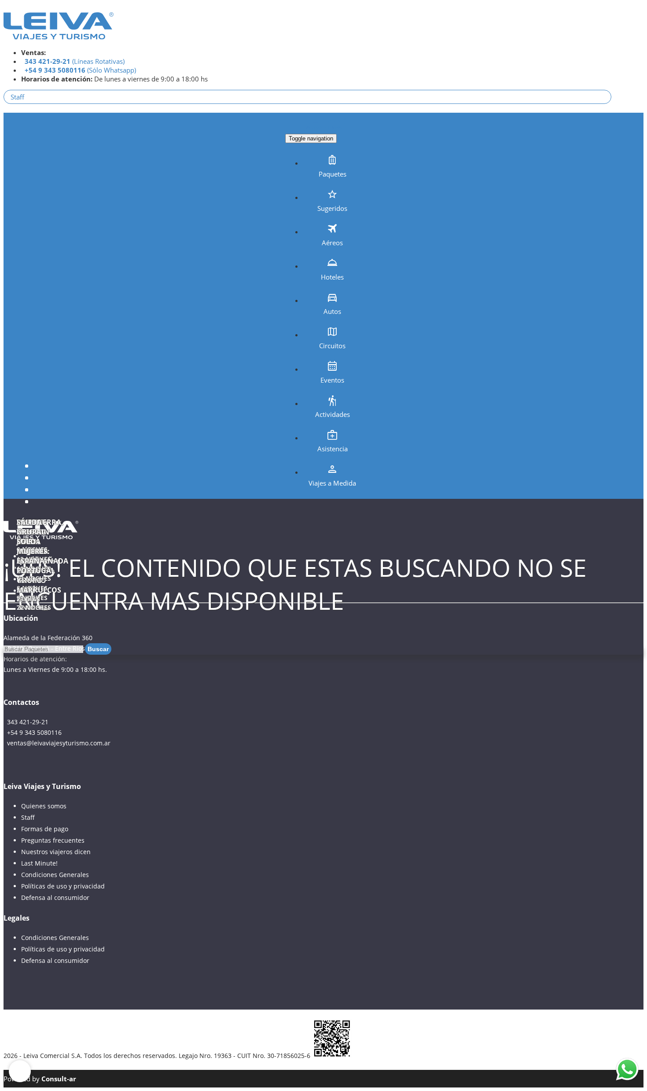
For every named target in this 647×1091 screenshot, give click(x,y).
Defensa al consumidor (55, 897)
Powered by (40, 1078)
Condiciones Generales (55, 874)
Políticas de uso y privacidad (63, 886)
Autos (332, 311)
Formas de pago (44, 829)
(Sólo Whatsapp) (80, 70)
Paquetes (332, 174)
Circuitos (332, 345)
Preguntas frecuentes (53, 840)
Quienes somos (43, 806)
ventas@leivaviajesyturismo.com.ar (57, 743)
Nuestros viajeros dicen (56, 852)
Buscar (98, 648)
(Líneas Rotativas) (75, 61)
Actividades (332, 414)
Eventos (332, 380)
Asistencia (332, 448)
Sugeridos (332, 208)
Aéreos (332, 242)
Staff (17, 96)
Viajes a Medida (332, 483)
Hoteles (332, 277)
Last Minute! (39, 863)
